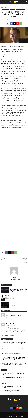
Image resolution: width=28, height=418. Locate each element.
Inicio (2, 6)
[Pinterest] (17, 23)
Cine (8, 6)
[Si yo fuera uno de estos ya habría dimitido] (5, 305)
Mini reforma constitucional (7, 259)
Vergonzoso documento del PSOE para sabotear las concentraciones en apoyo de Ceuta (18, 297)
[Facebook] (11, 23)
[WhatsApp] (20, 23)
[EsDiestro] (8, 20)
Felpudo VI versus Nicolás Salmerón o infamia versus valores (21, 261)
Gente (21, 9)
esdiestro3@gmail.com (17, 405)
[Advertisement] (14, 189)
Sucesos (24, 9)
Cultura (5, 6)
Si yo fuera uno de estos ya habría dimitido (11, 353)
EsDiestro (11, 19)
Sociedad (17, 9)
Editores (14, 9)
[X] (14, 23)
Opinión (10, 9)
